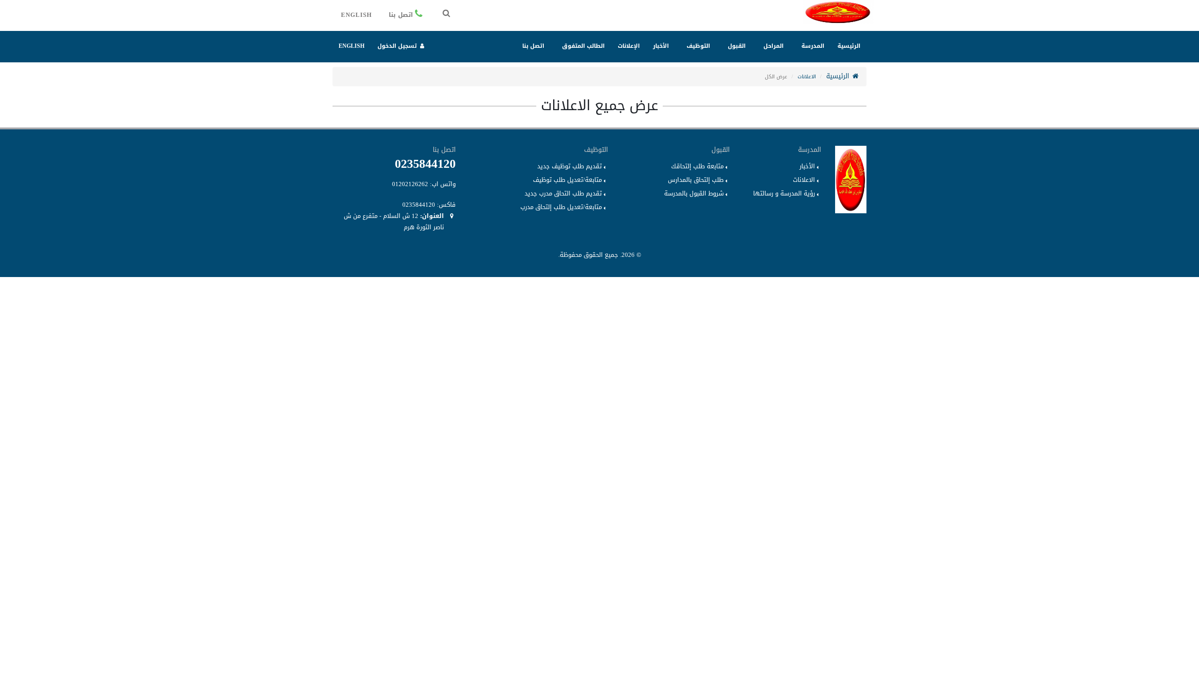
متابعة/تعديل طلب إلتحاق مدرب (561, 207)
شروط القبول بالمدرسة (694, 193)
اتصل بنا (401, 15)
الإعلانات (629, 46)
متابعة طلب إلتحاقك (697, 166)
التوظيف (698, 46)
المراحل (773, 46)
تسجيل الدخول (398, 46)
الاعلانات (807, 77)
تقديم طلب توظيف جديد (569, 166)
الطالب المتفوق (583, 46)
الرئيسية (848, 46)
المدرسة (812, 46)
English (356, 15)
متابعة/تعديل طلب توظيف (567, 180)
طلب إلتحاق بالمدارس (696, 180)
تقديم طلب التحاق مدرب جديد (563, 193)
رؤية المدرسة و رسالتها (784, 193)
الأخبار (661, 46)
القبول (737, 46)
